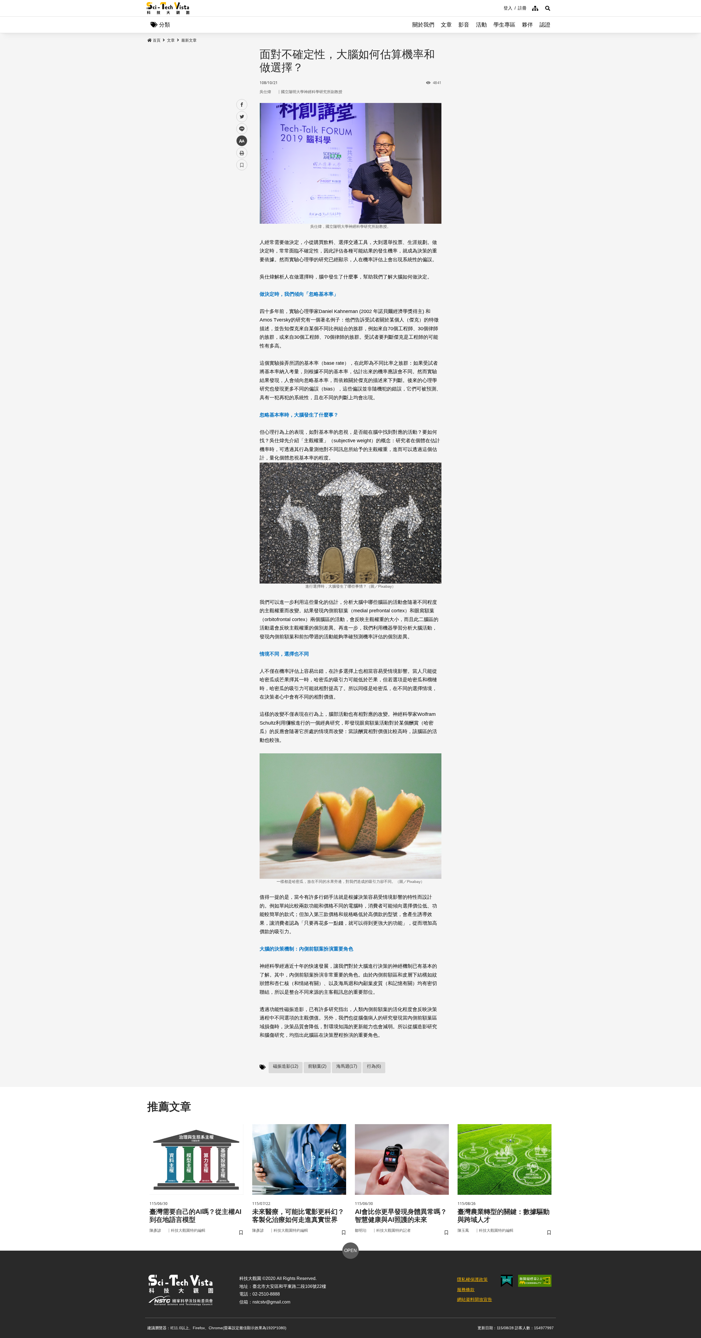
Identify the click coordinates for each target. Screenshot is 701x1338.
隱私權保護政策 (472, 1279)
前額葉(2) (317, 1066)
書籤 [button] (241, 164)
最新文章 (189, 40)
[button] (547, 8)
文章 (446, 25)
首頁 (156, 40)
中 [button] (242, 141)
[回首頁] (168, 8)
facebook (242, 104)
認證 (544, 25)
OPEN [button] (350, 1250)
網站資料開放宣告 (474, 1299)
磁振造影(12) (285, 1066)
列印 (241, 152)
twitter (242, 116)
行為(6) (374, 1066)
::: (499, 8)
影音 (463, 25)
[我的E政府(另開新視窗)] (507, 1281)
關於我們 (423, 25)
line (240, 129)
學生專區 (504, 25)
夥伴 (527, 25)
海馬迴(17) (346, 1066)
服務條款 (466, 1289)
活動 (481, 25)
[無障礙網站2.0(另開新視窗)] (534, 1281)
